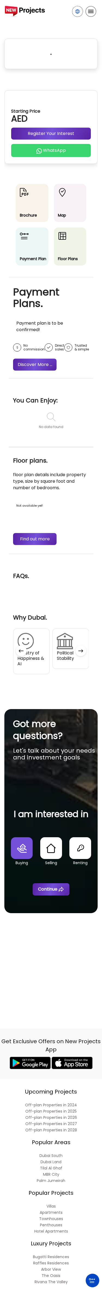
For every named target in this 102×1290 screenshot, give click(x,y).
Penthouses (51, 1225)
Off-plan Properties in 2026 (51, 1117)
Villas (51, 1206)
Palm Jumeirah (51, 1180)
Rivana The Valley (51, 1282)
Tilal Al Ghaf (51, 1168)
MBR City (51, 1174)
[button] (21, 650)
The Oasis (51, 1275)
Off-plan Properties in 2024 (51, 1105)
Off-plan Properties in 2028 (51, 1130)
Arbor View (51, 1269)
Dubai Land (51, 1162)
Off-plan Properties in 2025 (51, 1111)
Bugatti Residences (51, 1257)
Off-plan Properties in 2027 (51, 1123)
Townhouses (51, 1218)
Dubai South (51, 1155)
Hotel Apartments (51, 1231)
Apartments (51, 1212)
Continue (47, 889)
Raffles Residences (51, 1263)
